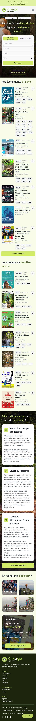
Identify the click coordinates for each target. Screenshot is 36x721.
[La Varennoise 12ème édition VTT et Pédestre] (18, 299)
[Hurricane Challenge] (18, 214)
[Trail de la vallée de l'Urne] (18, 339)
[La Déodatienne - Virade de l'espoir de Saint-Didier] (18, 194)
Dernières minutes (17, 72)
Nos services (6, 690)
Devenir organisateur (18, 646)
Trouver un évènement (10, 38)
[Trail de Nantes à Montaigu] (18, 95)
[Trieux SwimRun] (18, 148)
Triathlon (5, 683)
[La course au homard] (18, 399)
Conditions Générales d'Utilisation (12, 713)
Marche (4, 676)
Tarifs (4, 692)
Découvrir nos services (18, 565)
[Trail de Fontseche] (18, 359)
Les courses (6, 674)
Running (5, 678)
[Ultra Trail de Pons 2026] (18, 122)
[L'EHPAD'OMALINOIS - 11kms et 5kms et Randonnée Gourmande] (18, 237)
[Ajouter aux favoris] (32, 89)
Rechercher (18, 63)
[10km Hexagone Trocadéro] (18, 3)
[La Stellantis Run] (18, 279)
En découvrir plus (18, 254)
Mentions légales (7, 710)
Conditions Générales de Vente (24, 710)
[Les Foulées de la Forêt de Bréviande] (18, 319)
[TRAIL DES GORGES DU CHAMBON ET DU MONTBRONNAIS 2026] (18, 171)
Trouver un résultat (25, 38)
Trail (3, 680)
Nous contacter (7, 701)
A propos (5, 699)
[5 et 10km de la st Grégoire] (18, 379)
